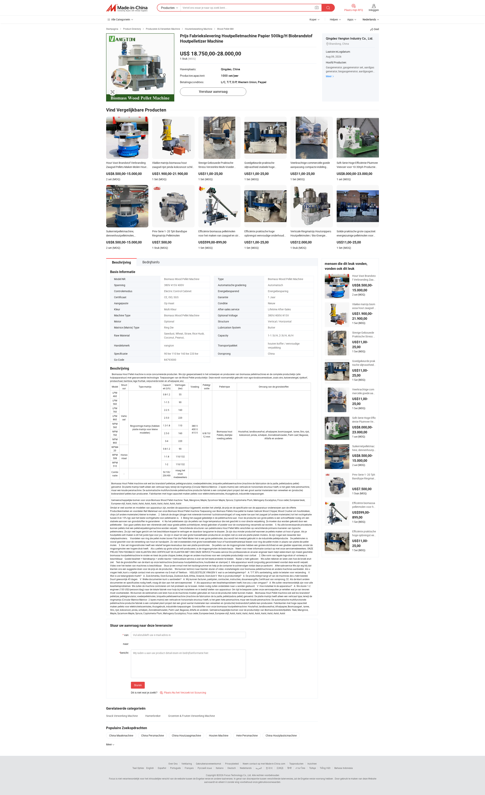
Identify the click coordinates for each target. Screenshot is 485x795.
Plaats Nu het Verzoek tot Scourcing (183, 692)
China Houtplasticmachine (281, 735)
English (150, 767)
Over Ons (173, 763)
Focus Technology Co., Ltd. (237, 775)
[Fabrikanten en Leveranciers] (126, 8)
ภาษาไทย (300, 767)
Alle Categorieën (120, 19)
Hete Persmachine (247, 735)
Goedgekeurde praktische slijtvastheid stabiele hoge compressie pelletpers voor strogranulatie (364, 363)
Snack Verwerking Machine (122, 716)
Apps (350, 19)
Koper (313, 19)
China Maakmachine (121, 735)
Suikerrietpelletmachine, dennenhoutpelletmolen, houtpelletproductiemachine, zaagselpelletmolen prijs (364, 448)
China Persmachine (152, 735)
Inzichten (312, 763)
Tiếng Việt (325, 767)
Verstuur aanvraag (213, 92)
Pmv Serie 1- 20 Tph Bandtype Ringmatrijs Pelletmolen (364, 476)
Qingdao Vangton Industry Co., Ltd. (349, 38)
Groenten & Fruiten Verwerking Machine (191, 716)
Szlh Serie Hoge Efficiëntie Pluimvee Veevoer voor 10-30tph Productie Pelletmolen (364, 420)
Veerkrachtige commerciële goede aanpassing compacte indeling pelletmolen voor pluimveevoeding (363, 391)
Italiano (220, 767)
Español (162, 767)
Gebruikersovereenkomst (208, 763)
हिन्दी (289, 767)
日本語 (280, 767)
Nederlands (246, 767)
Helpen (334, 19)
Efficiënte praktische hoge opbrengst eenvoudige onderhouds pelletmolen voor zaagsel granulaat (364, 533)
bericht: (124, 653)
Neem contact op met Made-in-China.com (264, 763)
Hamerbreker (153, 716)
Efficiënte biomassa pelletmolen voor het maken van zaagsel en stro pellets (364, 505)
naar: (126, 644)
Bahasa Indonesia (343, 767)
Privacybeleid (232, 763)
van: (125, 635)
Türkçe (312, 767)
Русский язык (205, 767)
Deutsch (232, 767)
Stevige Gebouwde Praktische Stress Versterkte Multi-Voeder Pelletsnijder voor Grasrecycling (364, 334)
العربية (259, 767)
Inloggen (374, 10)
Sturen (138, 685)
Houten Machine (218, 735)
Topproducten (296, 763)
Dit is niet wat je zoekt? (144, 692)
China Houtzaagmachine (186, 735)
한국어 (269, 767)
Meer (329, 76)
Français (189, 767)
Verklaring (186, 763)
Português (175, 767)
